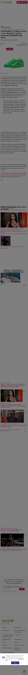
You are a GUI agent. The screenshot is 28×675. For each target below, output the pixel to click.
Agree (15, 662)
